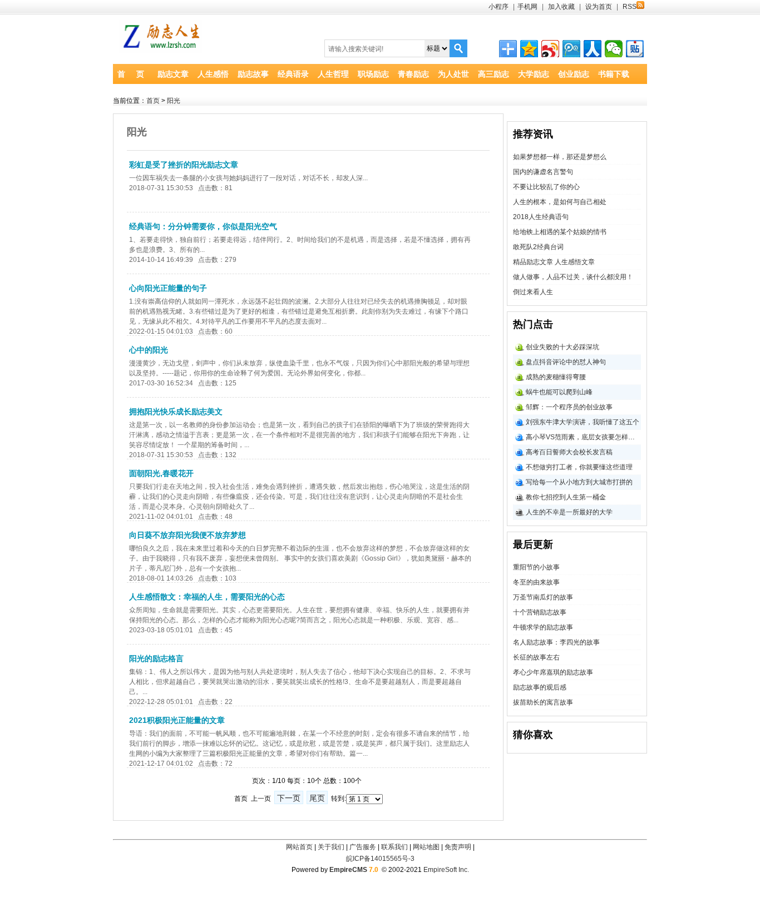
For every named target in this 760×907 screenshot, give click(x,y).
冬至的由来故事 (536, 582)
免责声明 (458, 847)
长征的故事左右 (536, 657)
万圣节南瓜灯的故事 (543, 597)
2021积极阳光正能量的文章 (177, 720)
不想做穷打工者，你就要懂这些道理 (579, 467)
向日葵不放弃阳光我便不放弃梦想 (187, 535)
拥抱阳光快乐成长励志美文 (176, 411)
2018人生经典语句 (541, 217)
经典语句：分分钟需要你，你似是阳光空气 (203, 226)
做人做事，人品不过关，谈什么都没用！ (573, 277)
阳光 (173, 101)
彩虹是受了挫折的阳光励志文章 (183, 164)
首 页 (130, 74)
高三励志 (493, 74)
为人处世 (453, 74)
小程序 (498, 7)
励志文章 (173, 74)
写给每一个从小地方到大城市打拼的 (579, 482)
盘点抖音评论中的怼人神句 (566, 362)
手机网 (527, 7)
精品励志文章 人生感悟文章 (554, 262)
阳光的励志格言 (156, 658)
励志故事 (253, 74)
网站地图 (426, 847)
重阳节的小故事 (536, 567)
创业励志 (573, 74)
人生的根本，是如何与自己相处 (559, 202)
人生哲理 (333, 74)
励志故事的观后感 (539, 687)
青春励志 (413, 74)
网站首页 (299, 847)
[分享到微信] (614, 49)
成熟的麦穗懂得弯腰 (556, 377)
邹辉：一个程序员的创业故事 (569, 407)
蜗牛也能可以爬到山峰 (559, 392)
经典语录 (293, 74)
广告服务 (362, 847)
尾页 (317, 798)
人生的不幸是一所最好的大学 (569, 512)
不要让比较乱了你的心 (546, 187)
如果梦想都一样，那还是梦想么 (559, 157)
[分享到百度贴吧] (635, 49)
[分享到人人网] (592, 49)
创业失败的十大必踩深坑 (562, 347)
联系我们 (394, 847)
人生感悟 (213, 74)
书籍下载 (613, 74)
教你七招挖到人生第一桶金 (566, 497)
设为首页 (598, 7)
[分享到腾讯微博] (571, 49)
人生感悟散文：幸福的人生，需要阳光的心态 (207, 596)
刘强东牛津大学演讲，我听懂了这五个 (582, 422)
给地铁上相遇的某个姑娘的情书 (559, 232)
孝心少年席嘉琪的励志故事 (553, 672)
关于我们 (331, 847)
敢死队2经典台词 (538, 247)
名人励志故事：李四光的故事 (556, 642)
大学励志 (533, 74)
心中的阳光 (148, 349)
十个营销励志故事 (539, 612)
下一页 (288, 798)
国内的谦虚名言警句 (543, 172)
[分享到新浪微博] (550, 49)
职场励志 (373, 74)
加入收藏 (561, 7)
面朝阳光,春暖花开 (161, 473)
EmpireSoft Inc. (446, 870)
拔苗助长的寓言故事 (543, 702)
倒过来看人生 (533, 292)
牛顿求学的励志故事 (543, 627)
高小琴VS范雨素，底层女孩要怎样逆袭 (583, 437)
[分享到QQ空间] (529, 49)
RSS (629, 7)
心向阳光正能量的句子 (168, 288)
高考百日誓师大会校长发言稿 (569, 452)
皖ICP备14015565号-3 (380, 859)
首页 (153, 101)
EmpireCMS (348, 870)
